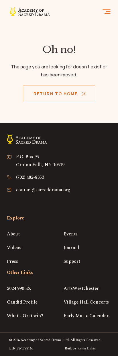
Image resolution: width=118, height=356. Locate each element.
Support (72, 261)
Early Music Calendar (86, 315)
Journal (71, 247)
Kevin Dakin (86, 348)
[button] (106, 11)
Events (71, 234)
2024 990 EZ (19, 288)
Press (12, 261)
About (13, 234)
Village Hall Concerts (86, 302)
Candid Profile (22, 302)
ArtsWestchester (81, 288)
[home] (28, 11)
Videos (14, 247)
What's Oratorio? (25, 315)
